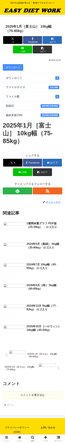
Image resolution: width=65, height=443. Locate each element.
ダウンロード (13, 67)
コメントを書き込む (32, 394)
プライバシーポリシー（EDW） (17, 429)
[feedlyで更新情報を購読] (17, 190)
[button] (42, 49)
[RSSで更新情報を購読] (47, 190)
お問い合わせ (48, 427)
